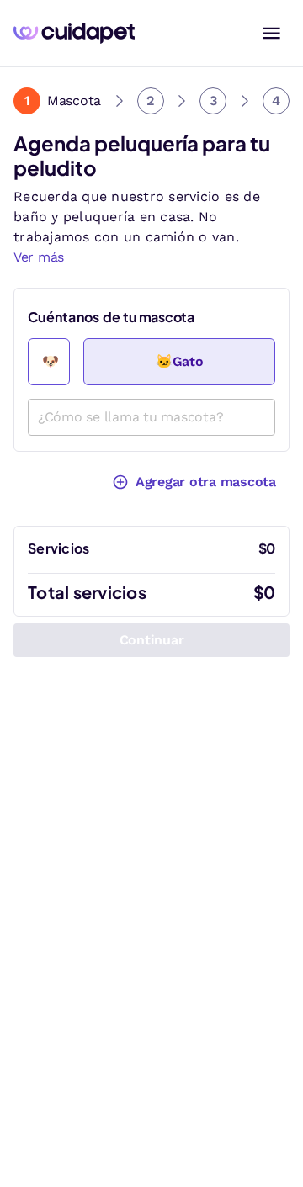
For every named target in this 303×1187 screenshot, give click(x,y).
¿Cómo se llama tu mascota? (131, 417)
